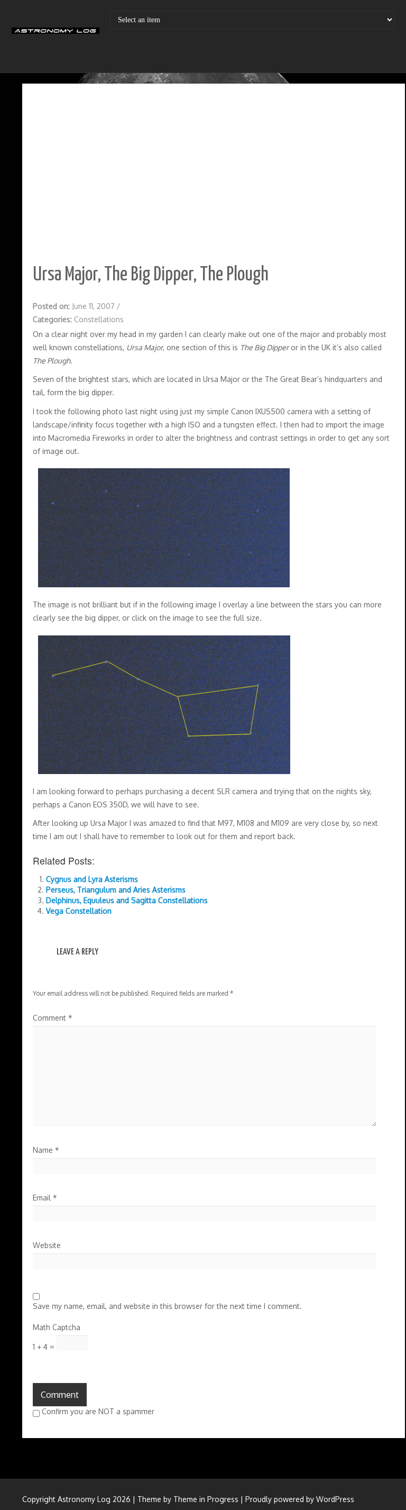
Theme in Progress (205, 1499)
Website (47, 1245)
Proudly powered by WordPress (299, 1499)
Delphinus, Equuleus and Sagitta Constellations (127, 900)
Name (46, 1149)
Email (45, 1197)
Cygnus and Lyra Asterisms (92, 879)
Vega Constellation (79, 910)
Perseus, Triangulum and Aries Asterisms (116, 889)
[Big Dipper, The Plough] (164, 527)
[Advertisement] (213, 173)
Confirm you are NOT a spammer (97, 1411)
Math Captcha (56, 1327)
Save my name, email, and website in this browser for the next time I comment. (167, 1306)
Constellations (99, 319)
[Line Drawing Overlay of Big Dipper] (164, 703)
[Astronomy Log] (55, 34)
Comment (52, 1017)
